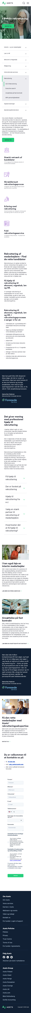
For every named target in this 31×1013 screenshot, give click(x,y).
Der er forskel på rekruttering (13, 488)
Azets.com (6, 993)
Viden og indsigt (8, 914)
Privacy (5, 935)
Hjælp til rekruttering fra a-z (13, 499)
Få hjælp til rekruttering (11, 478)
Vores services (8, 903)
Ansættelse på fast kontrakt (14, 93)
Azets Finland (7, 972)
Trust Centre (7, 939)
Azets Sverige (8, 986)
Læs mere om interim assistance (11, 591)
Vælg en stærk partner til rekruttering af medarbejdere (12, 513)
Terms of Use (7, 943)
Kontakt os (5, 741)
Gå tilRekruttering (11, 84)
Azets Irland (7, 975)
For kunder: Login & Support (13, 921)
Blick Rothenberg (9, 996)
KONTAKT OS (8, 26)
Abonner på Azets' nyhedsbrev (14, 961)
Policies (5, 932)
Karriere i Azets (8, 907)
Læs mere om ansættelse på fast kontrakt (14, 643)
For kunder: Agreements (11, 946)
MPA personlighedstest (12, 97)
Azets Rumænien (9, 982)
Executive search (11, 88)
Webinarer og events (10, 911)
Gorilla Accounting (9, 1000)
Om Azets (6, 900)
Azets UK (6, 989)
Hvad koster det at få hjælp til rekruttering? (13, 528)
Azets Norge (7, 979)
